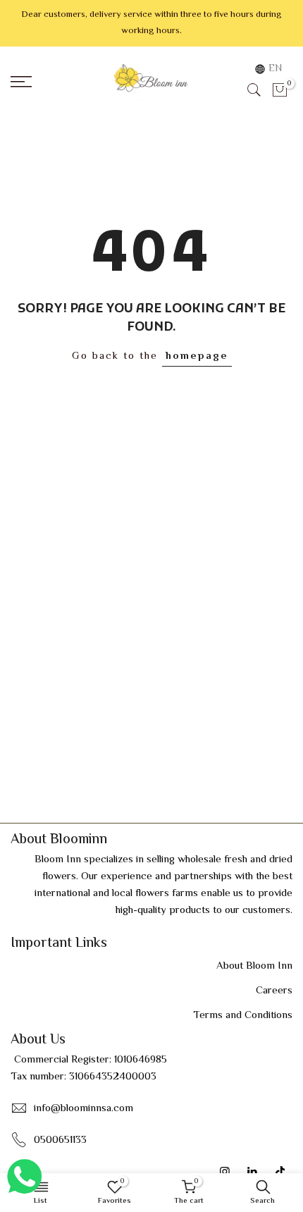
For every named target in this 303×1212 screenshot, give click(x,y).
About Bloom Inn (254, 966)
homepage (197, 356)
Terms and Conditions (242, 1016)
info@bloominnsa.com (83, 1109)
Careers (274, 991)
